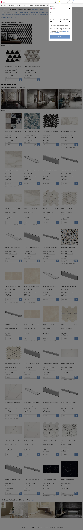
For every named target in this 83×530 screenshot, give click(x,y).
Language (52, 12)
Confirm (60, 37)
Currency (52, 19)
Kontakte (24, 2)
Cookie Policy (55, 32)
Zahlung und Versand (17, 2)
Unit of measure (64, 19)
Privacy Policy (65, 31)
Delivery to (53, 6)
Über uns (10, 2)
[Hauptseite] (3, 2)
